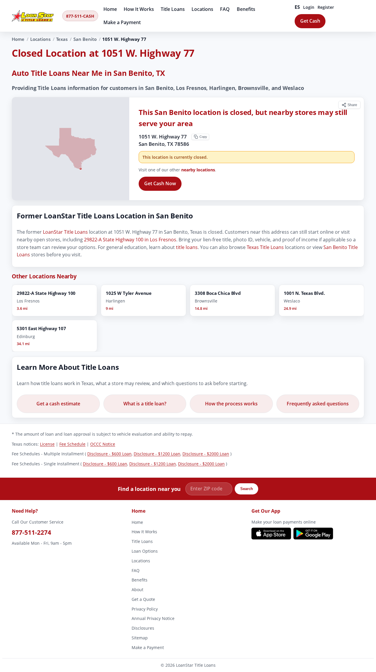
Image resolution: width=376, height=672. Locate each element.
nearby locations (198, 170)
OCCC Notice (102, 444)
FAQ (225, 9)
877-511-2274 (31, 532)
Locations (202, 9)
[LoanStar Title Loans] (35, 16)
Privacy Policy (145, 608)
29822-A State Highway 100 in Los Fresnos (130, 239)
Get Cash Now (160, 183)
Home (110, 9)
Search (246, 489)
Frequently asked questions (318, 403)
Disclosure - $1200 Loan (157, 454)
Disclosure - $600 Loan (109, 454)
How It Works (139, 9)
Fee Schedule (72, 444)
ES (297, 7)
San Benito (85, 39)
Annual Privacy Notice (153, 618)
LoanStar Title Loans (65, 232)
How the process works (231, 403)
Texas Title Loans (265, 247)
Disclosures (143, 628)
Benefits (246, 9)
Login (308, 7)
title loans (187, 247)
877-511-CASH (80, 16)
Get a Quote (143, 599)
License (47, 444)
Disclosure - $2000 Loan (205, 454)
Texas (62, 39)
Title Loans (173, 9)
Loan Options (145, 551)
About (137, 589)
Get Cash (310, 21)
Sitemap (140, 638)
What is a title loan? (144, 403)
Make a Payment (122, 22)
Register (326, 7)
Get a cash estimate (58, 403)
